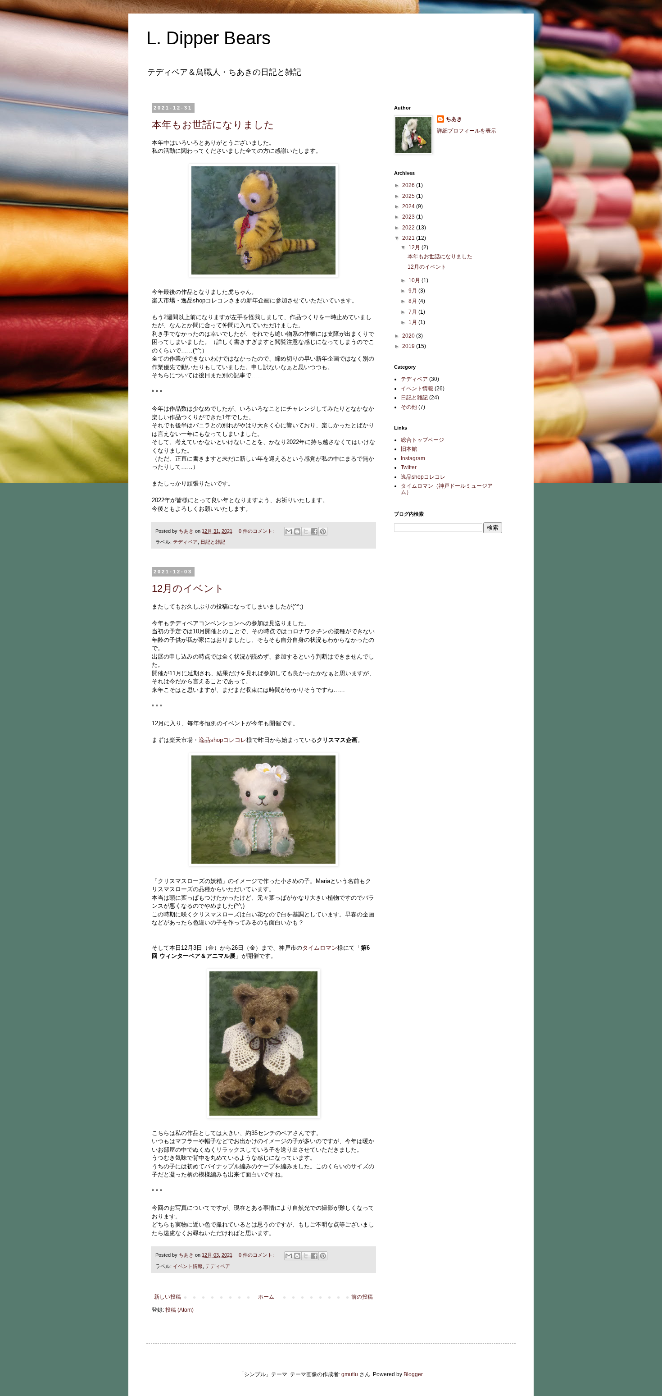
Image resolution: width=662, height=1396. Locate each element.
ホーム (266, 1297)
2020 (409, 336)
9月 (413, 291)
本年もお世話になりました (213, 124)
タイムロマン (319, 947)
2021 (409, 238)
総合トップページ (422, 440)
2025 (409, 196)
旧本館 (409, 449)
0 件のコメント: (257, 531)
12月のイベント (188, 588)
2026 (409, 185)
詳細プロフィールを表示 (466, 131)
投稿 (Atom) (179, 1310)
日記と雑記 (212, 542)
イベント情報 (188, 1266)
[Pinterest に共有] (322, 531)
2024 (409, 206)
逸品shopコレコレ (222, 740)
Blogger (413, 1374)
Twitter (409, 467)
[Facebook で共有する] (314, 531)
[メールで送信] (288, 531)
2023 (409, 217)
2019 (409, 346)
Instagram (413, 458)
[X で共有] (305, 531)
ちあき (454, 119)
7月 (413, 312)
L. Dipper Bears (208, 38)
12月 (415, 247)
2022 (409, 227)
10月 (415, 280)
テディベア (185, 542)
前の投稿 (362, 1297)
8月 (413, 301)
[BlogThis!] (297, 531)
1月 (413, 322)
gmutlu (349, 1374)
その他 (409, 407)
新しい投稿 (167, 1297)
